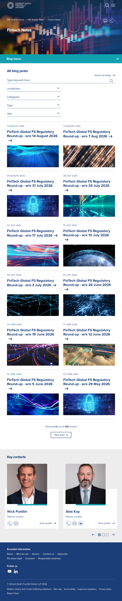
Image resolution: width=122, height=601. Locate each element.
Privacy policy (105, 589)
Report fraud (13, 593)
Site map (58, 589)
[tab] (99, 534)
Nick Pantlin (17, 511)
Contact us (48, 554)
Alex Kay (73, 511)
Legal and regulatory (87, 589)
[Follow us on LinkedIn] (16, 571)
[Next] (113, 535)
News (10, 554)
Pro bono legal (14, 558)
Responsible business (49, 558)
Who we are (22, 554)
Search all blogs (102, 75)
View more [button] (59, 434)
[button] (107, 6)
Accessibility (69, 589)
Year (9, 114)
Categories (13, 97)
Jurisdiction (13, 89)
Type (10, 105)
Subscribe (62, 554)
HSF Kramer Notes (35, 19)
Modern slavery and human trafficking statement (29, 589)
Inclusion (30, 558)
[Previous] (93, 535)
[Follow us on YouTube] (9, 571)
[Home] (19, 5)
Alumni (35, 554)
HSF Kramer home (15, 19)
